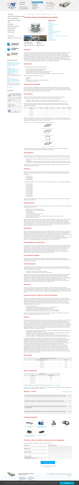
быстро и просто (15, 49)
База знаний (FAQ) (24, 8)
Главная (25, 14)
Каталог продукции (36, 2)
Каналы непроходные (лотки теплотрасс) (29, 427)
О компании (22, 2)
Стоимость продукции (34, 5)
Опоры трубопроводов (13, 18)
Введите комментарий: (52, 445)
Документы (22, 4)
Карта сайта (69, 475)
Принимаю (66, 483)
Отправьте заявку (28, 387)
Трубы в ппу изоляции (42, 435)
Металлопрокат (11, 32)
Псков (31, 479)
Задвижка (54, 426)
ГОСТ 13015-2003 (30, 45)
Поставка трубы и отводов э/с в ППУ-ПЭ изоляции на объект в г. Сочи (14, 64)
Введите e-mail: (27, 448)
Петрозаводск (32, 478)
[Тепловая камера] (43, 40)
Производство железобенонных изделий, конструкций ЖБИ (46, 14)
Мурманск (31, 477)
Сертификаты (35, 7)
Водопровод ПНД (12, 28)
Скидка (66, 376)
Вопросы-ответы (23, 7)
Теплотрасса (10, 14)
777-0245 (50, 6)
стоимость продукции (55, 385)
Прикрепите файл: (28, 456)
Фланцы (65, 426)
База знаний (59, 474)
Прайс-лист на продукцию (29, 43)
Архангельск (23, 477)
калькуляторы (14, 54)
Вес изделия (40, 43)
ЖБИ (9, 22)
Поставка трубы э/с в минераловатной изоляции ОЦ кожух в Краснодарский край (13, 80)
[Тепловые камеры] (35, 34)
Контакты (34, 8)
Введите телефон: (27, 451)
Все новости (10, 87)
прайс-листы (15, 45)
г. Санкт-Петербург (50, 8)
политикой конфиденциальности (50, 466)
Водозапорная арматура (13, 26)
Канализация (11, 24)
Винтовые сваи (11, 30)
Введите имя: (27, 445)
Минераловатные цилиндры (14, 20)
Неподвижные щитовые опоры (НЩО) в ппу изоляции (30, 436)
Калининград (23, 479)
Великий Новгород (24, 478)
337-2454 (50, 4)
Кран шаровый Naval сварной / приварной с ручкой (42, 427)
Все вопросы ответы (67, 391)
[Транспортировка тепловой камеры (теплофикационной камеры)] (27, 40)
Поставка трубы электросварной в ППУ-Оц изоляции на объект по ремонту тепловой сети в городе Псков (13, 71)
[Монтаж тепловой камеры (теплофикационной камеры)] (35, 40)
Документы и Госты (52, 474)
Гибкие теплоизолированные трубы (14, 16)
